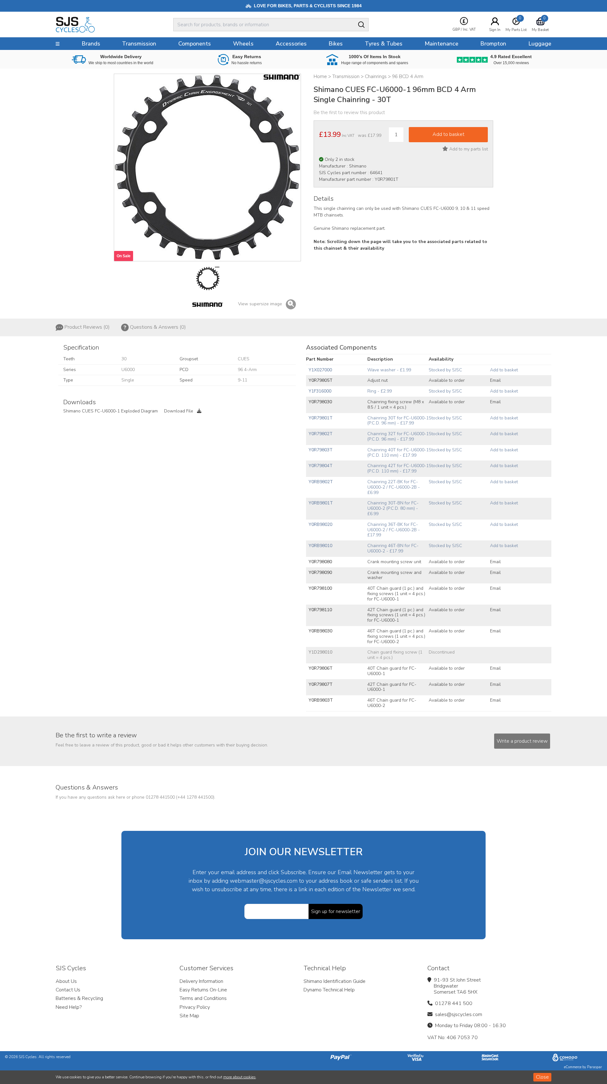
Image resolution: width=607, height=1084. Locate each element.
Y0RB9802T (321, 482)
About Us (66, 981)
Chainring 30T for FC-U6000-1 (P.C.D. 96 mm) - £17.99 (398, 420)
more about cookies (239, 1077)
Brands (91, 43)
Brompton (493, 43)
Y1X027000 (320, 370)
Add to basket (504, 370)
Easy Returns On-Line (203, 989)
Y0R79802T (321, 434)
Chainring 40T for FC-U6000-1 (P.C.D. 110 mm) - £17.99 (398, 452)
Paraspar (594, 1067)
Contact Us (68, 989)
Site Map (189, 1015)
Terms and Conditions (203, 998)
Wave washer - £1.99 (389, 370)
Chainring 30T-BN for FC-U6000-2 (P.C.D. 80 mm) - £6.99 (393, 508)
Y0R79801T (321, 418)
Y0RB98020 (320, 524)
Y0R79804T (321, 466)
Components (194, 43)
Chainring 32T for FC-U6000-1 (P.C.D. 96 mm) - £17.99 (398, 436)
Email (495, 380)
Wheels (243, 43)
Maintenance (441, 43)
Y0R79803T (321, 450)
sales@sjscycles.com (458, 1014)
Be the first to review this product (349, 112)
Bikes (335, 43)
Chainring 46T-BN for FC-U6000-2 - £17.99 (393, 548)
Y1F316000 (320, 391)
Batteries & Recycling (79, 998)
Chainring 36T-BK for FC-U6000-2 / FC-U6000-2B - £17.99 (393, 529)
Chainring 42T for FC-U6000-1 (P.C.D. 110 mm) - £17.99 (398, 468)
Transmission (139, 43)
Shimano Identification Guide (334, 981)
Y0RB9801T (321, 503)
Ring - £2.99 (379, 391)
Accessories (291, 43)
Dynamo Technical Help (329, 989)
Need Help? (69, 1007)
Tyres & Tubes (383, 43)
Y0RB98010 (320, 546)
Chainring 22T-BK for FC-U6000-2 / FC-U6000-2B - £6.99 (393, 487)
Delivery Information (201, 981)
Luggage (539, 43)
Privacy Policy (195, 1007)
